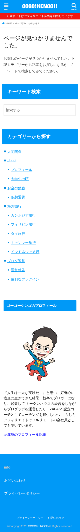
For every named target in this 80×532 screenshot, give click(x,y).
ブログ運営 (16, 261)
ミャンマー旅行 (23, 243)
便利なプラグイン (25, 279)
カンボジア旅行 (23, 215)
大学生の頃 (20, 179)
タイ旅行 (18, 234)
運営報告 (18, 270)
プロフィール (21, 170)
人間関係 (14, 152)
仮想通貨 (18, 197)
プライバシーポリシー (22, 493)
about (11, 161)
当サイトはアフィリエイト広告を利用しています (41, 16)
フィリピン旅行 (23, 224)
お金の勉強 (16, 188)
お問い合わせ (15, 480)
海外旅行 (14, 206)
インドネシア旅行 (25, 252)
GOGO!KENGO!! (40, 5)
